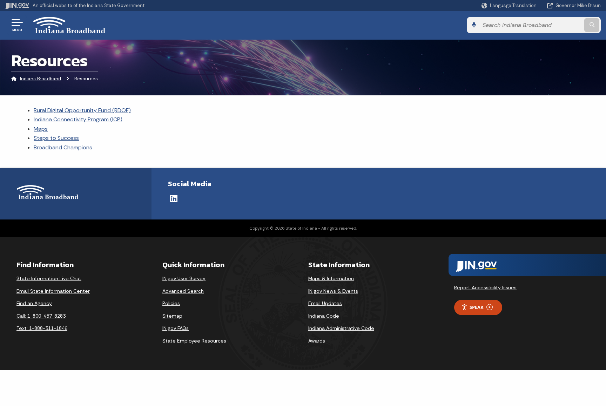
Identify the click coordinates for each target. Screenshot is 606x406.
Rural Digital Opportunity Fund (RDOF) (82, 110)
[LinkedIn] (173, 198)
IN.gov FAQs (175, 328)
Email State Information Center (53, 291)
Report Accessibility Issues (485, 287)
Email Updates (325, 303)
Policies (171, 303)
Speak (477, 307)
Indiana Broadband (40, 79)
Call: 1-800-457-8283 (41, 316)
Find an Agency (34, 303)
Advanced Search (183, 291)
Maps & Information (331, 278)
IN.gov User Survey (184, 278)
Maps (41, 129)
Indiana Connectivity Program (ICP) (78, 119)
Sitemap (172, 316)
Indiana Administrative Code (341, 328)
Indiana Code (323, 316)
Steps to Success (56, 138)
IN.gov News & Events (333, 291)
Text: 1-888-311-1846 (41, 328)
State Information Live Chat (48, 278)
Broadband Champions (63, 147)
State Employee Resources (194, 341)
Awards (316, 341)
